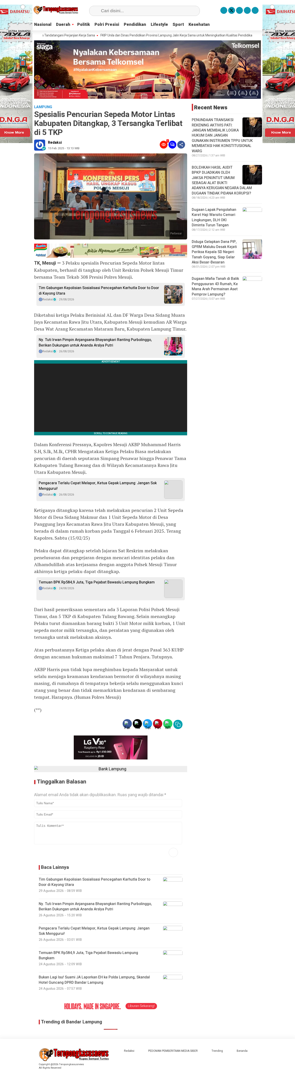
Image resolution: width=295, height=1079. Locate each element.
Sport (178, 24)
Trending (217, 1051)
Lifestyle (159, 24)
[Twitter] (231, 10)
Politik (83, 24)
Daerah (63, 24)
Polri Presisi (106, 24)
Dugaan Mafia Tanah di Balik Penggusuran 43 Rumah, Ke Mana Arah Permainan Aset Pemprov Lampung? (215, 286)
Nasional (42, 24)
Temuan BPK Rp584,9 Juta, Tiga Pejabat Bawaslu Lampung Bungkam (97, 582)
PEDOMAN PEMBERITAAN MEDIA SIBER (173, 1051)
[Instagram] (239, 10)
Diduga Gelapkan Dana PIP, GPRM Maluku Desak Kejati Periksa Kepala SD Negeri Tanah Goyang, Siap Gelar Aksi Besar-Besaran (214, 252)
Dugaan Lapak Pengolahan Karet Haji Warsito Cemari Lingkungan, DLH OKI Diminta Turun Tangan (214, 217)
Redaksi (55, 142)
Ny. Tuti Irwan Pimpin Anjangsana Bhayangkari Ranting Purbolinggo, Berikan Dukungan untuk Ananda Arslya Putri (95, 342)
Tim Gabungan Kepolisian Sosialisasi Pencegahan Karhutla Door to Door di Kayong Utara (99, 290)
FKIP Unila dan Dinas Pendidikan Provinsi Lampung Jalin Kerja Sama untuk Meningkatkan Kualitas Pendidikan (149, 35)
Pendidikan (135, 24)
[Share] (181, 145)
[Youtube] (247, 10)
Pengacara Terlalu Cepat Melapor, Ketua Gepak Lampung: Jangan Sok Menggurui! (98, 485)
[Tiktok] (255, 10)
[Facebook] (223, 10)
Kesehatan (199, 24)
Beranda (242, 1051)
